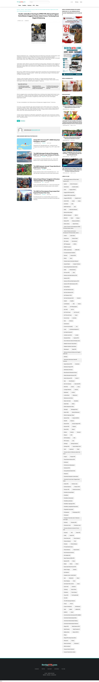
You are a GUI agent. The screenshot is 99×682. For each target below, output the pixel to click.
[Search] (48, 2)
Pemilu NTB (66, 483)
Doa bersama (74, 241)
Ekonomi (65, 255)
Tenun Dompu (74, 592)
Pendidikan (66, 495)
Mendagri (66, 409)
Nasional (29, 5)
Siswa (78, 578)
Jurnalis (76, 335)
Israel (65, 329)
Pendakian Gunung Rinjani (69, 492)
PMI (72, 532)
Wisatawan (76, 643)
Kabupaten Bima (67, 337)
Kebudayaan (66, 349)
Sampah (74, 569)
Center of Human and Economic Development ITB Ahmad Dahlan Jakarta (71, 232)
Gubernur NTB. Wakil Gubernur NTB (70, 283)
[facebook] (74, 5)
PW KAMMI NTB (67, 555)
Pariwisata (66, 462)
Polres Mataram (77, 538)
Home (19, 5)
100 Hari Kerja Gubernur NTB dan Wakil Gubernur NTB (71, 180)
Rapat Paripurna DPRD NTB (69, 558)
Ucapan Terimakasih (68, 606)
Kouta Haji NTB (77, 383)
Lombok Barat (66, 395)
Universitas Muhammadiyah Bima (70, 617)
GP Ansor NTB (66, 272)
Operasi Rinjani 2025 (77, 446)
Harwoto (78, 298)
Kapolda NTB (76, 337)
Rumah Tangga (67, 569)
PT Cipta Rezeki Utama (68, 546)
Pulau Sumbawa (67, 549)
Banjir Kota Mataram (73, 209)
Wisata (73, 640)
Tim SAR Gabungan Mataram (69, 600)
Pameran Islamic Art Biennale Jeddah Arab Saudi (71, 453)
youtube (63, 668)
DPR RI (75, 244)
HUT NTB (65, 309)
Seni (65, 578)
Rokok (71, 563)
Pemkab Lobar (74, 483)
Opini (65, 449)
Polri (75, 541)
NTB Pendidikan (67, 437)
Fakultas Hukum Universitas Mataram (71, 261)
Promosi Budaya (74, 543)
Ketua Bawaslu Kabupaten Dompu (70, 372)
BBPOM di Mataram (67, 215)
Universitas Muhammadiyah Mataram (71, 623)
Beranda (18, 9)
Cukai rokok (72, 235)
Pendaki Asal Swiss (76, 489)
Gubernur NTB (66, 278)
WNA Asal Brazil (67, 646)
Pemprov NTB (77, 486)
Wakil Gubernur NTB (76, 626)
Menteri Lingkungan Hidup (69, 415)
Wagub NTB (66, 626)
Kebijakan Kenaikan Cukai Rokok (70, 346)
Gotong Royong (72, 269)
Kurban (72, 386)
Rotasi (77, 563)
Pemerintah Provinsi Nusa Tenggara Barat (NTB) (71, 480)
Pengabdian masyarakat (68, 509)
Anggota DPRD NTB (67, 198)
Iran (76, 326)
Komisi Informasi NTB (68, 378)
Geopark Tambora (76, 263)
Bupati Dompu (75, 223)
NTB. (74, 437)
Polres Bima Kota (67, 538)
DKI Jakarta (66, 241)
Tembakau (66, 592)
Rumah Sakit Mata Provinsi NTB (70, 566)
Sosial (78, 583)
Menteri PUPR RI (76, 417)
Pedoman (49, 674)
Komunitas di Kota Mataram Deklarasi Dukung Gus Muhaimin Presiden (72, 138)
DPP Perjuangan (67, 244)
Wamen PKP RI (75, 632)
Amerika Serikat (75, 186)
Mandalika (76, 400)
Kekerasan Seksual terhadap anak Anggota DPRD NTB (71, 353)
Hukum (65, 306)
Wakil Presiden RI (76, 629)
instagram (56, 668)
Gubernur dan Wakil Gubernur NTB (70, 275)
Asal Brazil (66, 203)
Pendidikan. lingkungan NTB (69, 503)
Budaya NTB (66, 220)
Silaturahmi (71, 578)
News (37, 5)
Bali (75, 206)
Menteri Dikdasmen (75, 412)
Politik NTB (72, 535)
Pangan (65, 456)
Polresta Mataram (67, 541)
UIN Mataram (77, 606)
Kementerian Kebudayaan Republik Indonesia (70, 360)
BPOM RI (65, 218)
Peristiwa (22, 9)
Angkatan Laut (78, 198)
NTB (34, 5)
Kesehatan (77, 363)
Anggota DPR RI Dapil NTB (69, 192)
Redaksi (44, 674)
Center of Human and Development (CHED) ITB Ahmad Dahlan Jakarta (71, 227)
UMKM (70, 609)
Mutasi (73, 429)
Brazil (72, 218)
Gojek (65, 269)
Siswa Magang (67, 580)
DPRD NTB (77, 249)
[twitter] (20, 124)
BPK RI (76, 215)
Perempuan (66, 515)
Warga (65, 634)
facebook (37, 668)
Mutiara (65, 432)
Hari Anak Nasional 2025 (68, 289)
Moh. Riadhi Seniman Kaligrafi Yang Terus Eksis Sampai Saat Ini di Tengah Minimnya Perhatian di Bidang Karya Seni (72, 170)
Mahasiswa (75, 395)
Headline (24, 5)
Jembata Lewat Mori (68, 335)
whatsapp (50, 668)
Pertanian (65, 532)
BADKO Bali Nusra (67, 206)
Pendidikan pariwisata (68, 500)
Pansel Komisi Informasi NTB (69, 459)
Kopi (65, 380)
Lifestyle (76, 389)
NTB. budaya (66, 440)
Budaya (77, 218)
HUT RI (72, 309)
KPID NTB (66, 386)
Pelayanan (66, 473)
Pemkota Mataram (67, 486)
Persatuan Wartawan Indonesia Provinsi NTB (71, 529)
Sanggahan (53, 674)
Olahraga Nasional (74, 443)
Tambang (65, 589)
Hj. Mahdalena (66, 303)
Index (81, 1)
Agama (65, 183)
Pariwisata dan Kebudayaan (69, 465)
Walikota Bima (66, 632)
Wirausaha (66, 640)
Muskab (74, 426)
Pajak (78, 449)
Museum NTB (66, 426)
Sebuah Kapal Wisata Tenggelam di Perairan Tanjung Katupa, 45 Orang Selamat (38, 87)
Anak (65, 189)
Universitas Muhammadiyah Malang (70, 620)
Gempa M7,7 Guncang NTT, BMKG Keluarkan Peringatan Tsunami (46, 140)
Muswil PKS (66, 429)
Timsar (65, 603)
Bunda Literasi (66, 223)
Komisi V (77, 378)
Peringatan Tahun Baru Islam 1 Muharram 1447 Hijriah (71, 518)
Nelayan (65, 434)
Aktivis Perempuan (73, 183)
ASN (72, 203)
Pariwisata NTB (67, 467)
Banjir (65, 209)
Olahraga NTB (66, 446)
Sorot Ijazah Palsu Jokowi (69, 583)
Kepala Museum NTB (68, 363)
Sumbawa (74, 586)
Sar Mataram (66, 572)
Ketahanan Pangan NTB (68, 366)
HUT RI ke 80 (76, 312)
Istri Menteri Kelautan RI (74, 329)
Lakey (78, 386)
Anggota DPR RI (72, 189)
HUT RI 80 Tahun (67, 312)
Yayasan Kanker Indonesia (69, 649)
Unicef (72, 612)
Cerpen (65, 235)
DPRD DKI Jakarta (67, 246)
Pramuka (65, 543)
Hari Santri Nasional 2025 (69, 298)
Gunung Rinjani (66, 286)
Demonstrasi (66, 238)
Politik (65, 134)
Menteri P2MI (66, 417)
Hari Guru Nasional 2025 (68, 292)
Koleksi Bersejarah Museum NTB (70, 375)
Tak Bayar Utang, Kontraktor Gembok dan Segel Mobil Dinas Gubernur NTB (72, 106)
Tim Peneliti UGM (75, 595)
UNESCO (65, 612)
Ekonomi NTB (73, 255)
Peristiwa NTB (73, 522)
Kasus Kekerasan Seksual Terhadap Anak (72, 340)
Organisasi (71, 449)
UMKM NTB (77, 609)
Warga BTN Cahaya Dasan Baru (70, 637)
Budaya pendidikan (75, 220)
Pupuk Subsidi (76, 549)
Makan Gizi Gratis (67, 400)
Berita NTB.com (51, 673)
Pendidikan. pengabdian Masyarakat (71, 506)
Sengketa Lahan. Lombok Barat (70, 575)
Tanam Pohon (73, 589)
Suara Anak (66, 586)
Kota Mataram (71, 380)
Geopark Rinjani (67, 263)
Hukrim (79, 303)
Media (73, 403)
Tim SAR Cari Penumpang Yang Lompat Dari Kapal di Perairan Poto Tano (52, 87)
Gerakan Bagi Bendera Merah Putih (70, 266)
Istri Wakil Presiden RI (68, 332)
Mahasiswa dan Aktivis (68, 398)
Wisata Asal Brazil (67, 643)
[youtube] (81, 5)
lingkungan (66, 392)
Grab (74, 272)
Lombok (65, 165)
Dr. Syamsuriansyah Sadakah (69, 252)
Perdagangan (66, 512)
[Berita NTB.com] (21, 2)
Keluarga (65, 356)
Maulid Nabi (66, 403)
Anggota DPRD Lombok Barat (69, 195)
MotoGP (65, 420)
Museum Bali (66, 423)
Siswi (74, 580)
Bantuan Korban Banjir (68, 212)
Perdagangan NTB (76, 512)
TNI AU (71, 603)
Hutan (76, 315)
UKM (65, 609)
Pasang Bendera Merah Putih (69, 470)
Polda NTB (78, 532)
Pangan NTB (72, 456)
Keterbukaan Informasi (68, 369)
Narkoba (72, 432)
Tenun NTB (66, 595)
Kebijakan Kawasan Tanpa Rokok (70, 343)
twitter (43, 668)
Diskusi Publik (75, 238)
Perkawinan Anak (67, 525)
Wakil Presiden (66, 629)
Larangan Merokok (67, 389)
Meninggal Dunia (74, 409)
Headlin (65, 300)
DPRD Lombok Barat (68, 249)
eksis (71, 258)
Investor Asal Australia (68, 326)
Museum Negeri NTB (76, 423)
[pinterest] (25, 124)
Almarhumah (66, 186)
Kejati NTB (74, 349)
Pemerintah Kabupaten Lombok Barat (71, 476)
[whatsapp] (22, 124)
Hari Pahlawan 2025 (68, 295)
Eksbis (65, 258)
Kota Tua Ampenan (67, 383)
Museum (72, 420)
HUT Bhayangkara (73, 306)
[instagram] (79, 5)
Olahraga (65, 443)
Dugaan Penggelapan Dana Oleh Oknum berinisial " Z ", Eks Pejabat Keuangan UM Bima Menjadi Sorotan (72, 153)
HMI (73, 303)
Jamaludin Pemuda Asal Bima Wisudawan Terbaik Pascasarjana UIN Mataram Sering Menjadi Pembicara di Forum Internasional (72, 122)
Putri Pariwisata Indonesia (69, 552)
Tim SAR (65, 597)
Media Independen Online (69, 406)
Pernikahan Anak (77, 525)
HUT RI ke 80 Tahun (68, 315)
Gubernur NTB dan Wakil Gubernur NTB (71, 281)
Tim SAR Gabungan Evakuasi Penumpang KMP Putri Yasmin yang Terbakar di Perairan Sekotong (46, 154)
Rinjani (65, 563)
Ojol (73, 440)
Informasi (71, 320)
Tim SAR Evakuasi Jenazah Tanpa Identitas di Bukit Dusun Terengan (24, 87)
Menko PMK (66, 412)
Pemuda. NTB (66, 489)
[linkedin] (27, 124)
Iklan (65, 320)
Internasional (66, 323)
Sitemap (76, 1)
